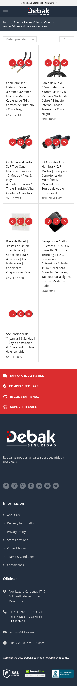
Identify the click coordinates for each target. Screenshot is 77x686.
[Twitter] (14, 486)
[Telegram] (56, 486)
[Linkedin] (39, 486)
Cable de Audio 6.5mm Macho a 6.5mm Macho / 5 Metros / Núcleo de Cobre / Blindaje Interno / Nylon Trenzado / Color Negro (55, 98)
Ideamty (64, 657)
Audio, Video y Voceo (17, 26)
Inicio (6, 22)
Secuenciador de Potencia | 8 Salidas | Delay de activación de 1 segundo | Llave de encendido (20, 342)
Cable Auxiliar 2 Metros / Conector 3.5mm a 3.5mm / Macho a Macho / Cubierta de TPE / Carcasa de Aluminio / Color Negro (20, 96)
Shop (17, 22)
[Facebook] (6, 486)
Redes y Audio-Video (37, 22)
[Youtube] (47, 486)
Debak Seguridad (34, 657)
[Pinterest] (31, 486)
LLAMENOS (17, 621)
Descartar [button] (50, 3)
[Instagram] (23, 486)
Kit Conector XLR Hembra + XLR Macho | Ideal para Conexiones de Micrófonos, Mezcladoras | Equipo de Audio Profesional (54, 177)
